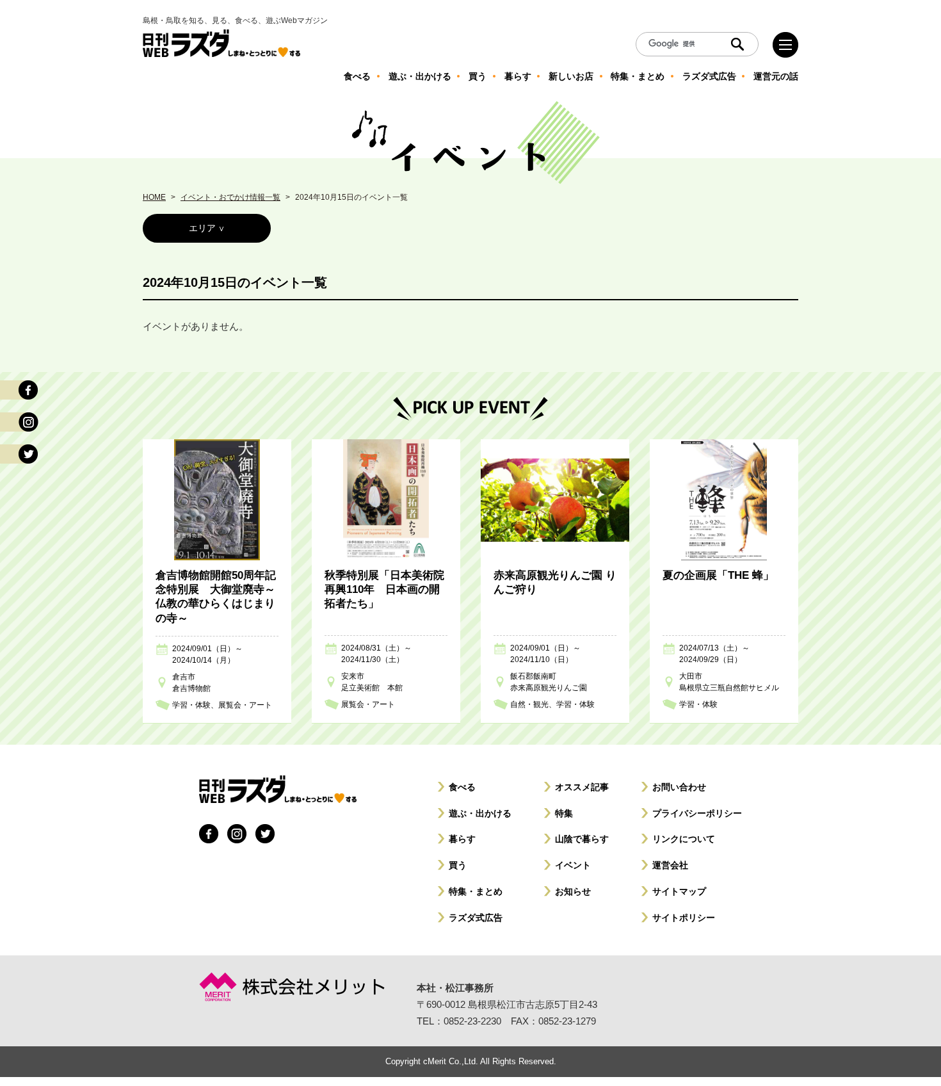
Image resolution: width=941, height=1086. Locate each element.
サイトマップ (679, 891)
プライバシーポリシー (697, 813)
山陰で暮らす (582, 839)
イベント (573, 865)
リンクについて (683, 839)
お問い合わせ (679, 787)
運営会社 (670, 865)
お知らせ (573, 891)
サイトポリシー (683, 917)
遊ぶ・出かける (480, 813)
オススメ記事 (582, 787)
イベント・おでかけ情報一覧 (230, 197)
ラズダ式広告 (476, 917)
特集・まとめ (476, 891)
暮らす (462, 839)
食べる (462, 787)
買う (458, 865)
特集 (564, 813)
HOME (154, 197)
